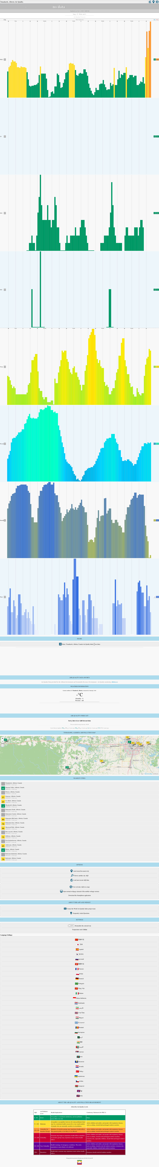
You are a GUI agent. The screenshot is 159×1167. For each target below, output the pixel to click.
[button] (133, 744)
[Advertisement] (55, 661)
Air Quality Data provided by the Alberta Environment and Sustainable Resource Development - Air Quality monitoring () (79, 682)
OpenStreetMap (148, 774)
